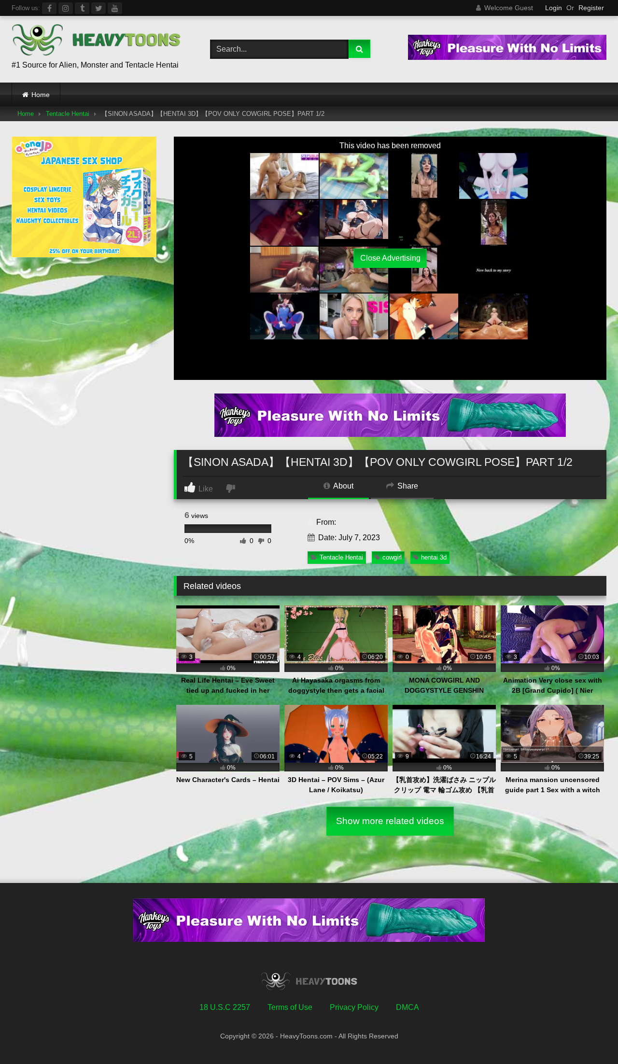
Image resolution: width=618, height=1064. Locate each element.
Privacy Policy (354, 1007)
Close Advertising (390, 258)
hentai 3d (434, 557)
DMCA (407, 1007)
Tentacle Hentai (67, 113)
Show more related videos (390, 821)
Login (553, 8)
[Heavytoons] (96, 41)
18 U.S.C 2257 (224, 1007)
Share (406, 486)
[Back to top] (588, 1035)
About (342, 486)
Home (40, 94)
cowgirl (392, 557)
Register (591, 8)
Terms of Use (289, 1007)
